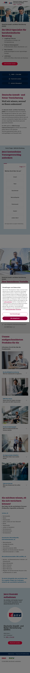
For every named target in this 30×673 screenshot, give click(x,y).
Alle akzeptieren (15, 318)
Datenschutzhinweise (10, 309)
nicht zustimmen (8, 302)
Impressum (18, 309)
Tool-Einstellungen (15, 314)
